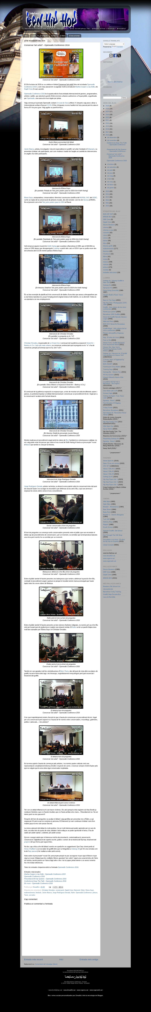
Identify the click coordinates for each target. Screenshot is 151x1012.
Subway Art (76, 849)
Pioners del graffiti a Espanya (113, 333)
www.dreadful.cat (109, 556)
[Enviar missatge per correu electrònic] (49, 887)
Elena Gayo (28, 197)
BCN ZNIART (107, 364)
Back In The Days (109, 300)
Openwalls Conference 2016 (34, 94)
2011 (107, 203)
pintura (95, 892)
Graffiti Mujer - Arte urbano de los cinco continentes (114, 329)
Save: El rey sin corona (111, 463)
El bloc (53, 36)
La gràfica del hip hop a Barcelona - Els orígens (111, 382)
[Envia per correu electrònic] (54, 887)
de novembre (112, 140)
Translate (119, 47)
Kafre (74, 627)
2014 (108, 194)
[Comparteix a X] (58, 887)
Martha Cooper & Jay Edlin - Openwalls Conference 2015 (45, 874)
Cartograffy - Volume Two (112, 372)
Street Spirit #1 (108, 461)
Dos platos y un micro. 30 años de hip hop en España (114, 540)
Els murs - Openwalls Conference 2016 (38, 883)
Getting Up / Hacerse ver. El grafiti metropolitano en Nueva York (115, 354)
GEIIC (94, 197)
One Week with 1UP (110, 391)
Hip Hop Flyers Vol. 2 (110, 482)
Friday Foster (108, 407)
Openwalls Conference (84, 892)
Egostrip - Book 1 (109, 400)
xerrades (32, 895)
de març (110, 182)
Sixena (85, 200)
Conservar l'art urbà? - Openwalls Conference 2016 (115, 155)
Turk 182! (106, 519)
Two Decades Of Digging (111, 403)
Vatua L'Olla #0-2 (109, 469)
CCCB (49, 105)
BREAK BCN (107, 217)
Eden (62, 671)
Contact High (107, 393)
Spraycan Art (107, 288)
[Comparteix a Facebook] (60, 887)
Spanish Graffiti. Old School (112, 531)
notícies (106, 264)
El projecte (44, 36)
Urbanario (91, 149)
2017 (108, 132)
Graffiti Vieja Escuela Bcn (112, 594)
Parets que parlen (109, 311)
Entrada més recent (33, 959)
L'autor (33, 36)
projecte (27, 842)
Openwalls (31, 98)
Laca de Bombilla (109, 597)
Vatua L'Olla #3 (108, 471)
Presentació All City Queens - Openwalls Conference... (117, 150)
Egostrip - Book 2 (109, 441)
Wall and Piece (108, 321)
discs (105, 243)
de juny (110, 173)
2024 (108, 111)
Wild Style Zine (108, 426)
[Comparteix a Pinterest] (62, 887)
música (105, 262)
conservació (60, 890)
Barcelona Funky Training (112, 592)
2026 (108, 106)
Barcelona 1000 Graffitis (111, 314)
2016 (108, 135)
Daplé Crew (28, 89)
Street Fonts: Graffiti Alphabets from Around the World (114, 343)
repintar (57, 248)
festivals (38, 892)
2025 (108, 109)
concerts (106, 232)
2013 (108, 197)
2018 (108, 129)
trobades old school (110, 272)
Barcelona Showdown (110, 410)
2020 (108, 123)
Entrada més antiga (89, 959)
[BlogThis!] (56, 887)
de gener (110, 187)
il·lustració (106, 254)
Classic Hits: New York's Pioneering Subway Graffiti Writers (112, 349)
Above (27, 445)
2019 (108, 126)
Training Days (108, 369)
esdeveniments (29, 892)
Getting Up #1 (108, 476)
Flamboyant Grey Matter (111, 367)
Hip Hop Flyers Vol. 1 (110, 479)
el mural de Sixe (62, 103)
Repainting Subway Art (111, 438)
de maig (110, 176)
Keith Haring (52, 246)
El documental (74, 36)
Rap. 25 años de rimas (111, 337)
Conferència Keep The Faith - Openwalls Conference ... (117, 144)
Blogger (100, 995)
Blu (67, 440)
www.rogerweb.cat (109, 561)
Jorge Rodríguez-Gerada (33, 486)
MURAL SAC (84, 197)
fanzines (106, 251)
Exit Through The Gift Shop (112, 535)
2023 (108, 114)
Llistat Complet (108, 545)
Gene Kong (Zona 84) (111, 290)
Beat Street (107, 509)
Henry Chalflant (29, 849)
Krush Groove (108, 527)
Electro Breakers (109, 225)
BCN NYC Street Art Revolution (114, 324)
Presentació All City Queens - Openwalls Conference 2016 (45, 879)
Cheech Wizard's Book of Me (113, 377)
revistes (106, 270)
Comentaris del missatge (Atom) (46, 964)
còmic (105, 235)
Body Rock (107, 512)
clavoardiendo (108, 589)
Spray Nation (107, 429)
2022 (108, 117)
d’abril (109, 179)
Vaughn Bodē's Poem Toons (113, 295)
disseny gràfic (108, 246)
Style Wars (107, 504)
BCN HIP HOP (108, 214)
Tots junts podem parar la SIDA (53, 202)
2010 (108, 206)
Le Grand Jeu (55, 343)
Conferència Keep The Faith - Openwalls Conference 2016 (45, 881)
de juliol (110, 170)
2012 (108, 200)
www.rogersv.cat (109, 558)
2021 (108, 120)
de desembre (112, 137)
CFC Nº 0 (106, 466)
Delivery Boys (108, 522)
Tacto (67, 671)
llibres (105, 256)
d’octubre (110, 164)
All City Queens (108, 374)
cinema (105, 227)
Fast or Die (107, 340)
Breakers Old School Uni (111, 586)
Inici (26, 36)
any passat (33, 851)
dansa (105, 240)
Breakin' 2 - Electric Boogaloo (113, 515)
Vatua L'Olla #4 (108, 474)
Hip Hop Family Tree (110, 422)
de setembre (112, 167)
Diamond (77, 890)
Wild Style (106, 501)
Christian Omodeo (30, 343)
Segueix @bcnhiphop (115, 82)
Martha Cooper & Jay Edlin (85, 87)
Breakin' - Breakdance (111, 507)
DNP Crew (106, 219)
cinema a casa (108, 230)
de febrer (110, 184)
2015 (108, 191)
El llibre (62, 36)
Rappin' (105, 524)
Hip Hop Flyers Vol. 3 (110, 484)
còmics (105, 238)
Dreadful (79, 995)
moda (105, 259)
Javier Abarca (29, 149)
